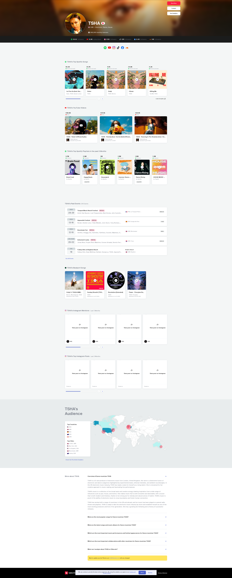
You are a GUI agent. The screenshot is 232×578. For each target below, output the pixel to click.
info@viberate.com (114, 558)
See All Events (69, 258)
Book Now (174, 3)
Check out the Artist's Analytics (74, 460)
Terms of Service (162, 573)
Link (72, 167)
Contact (174, 8)
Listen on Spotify (160, 98)
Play (74, 79)
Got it (142, 572)
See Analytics (174, 13)
